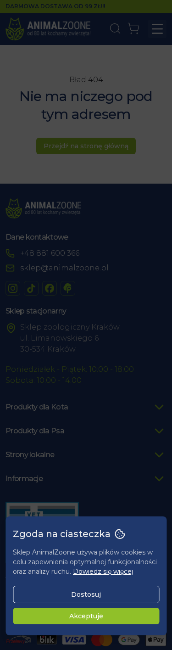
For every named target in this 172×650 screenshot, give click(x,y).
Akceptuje (86, 616)
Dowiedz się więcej (103, 571)
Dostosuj (86, 594)
